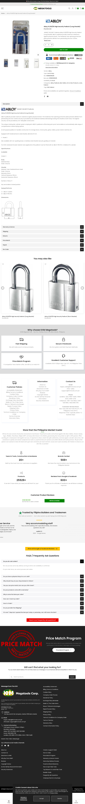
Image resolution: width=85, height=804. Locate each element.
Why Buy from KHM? (42, 391)
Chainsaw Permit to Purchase (51, 778)
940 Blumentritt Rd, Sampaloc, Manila (45, 4)
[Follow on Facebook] (2, 746)
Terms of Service (14, 416)
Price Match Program (62, 650)
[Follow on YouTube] (5, 746)
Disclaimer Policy (14, 398)
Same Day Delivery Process (51, 761)
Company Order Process (14, 396)
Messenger (16, 739)
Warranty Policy (14, 418)
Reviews (42, 393)
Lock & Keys (50, 73)
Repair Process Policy (14, 406)
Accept (42, 798)
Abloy (50, 71)
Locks (80, 83)
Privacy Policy (54, 793)
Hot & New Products (72, 83)
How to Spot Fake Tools (50, 767)
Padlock (46, 85)
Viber (10, 739)
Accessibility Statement (14, 390)
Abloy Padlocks (55, 83)
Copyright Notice (42, 395)
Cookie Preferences (78, 791)
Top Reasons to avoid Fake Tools (52, 769)
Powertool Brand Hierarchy (50, 764)
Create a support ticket (50, 750)
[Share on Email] (47, 96)
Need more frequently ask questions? (42, 620)
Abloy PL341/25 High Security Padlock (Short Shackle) (61, 316)
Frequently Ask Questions (50, 775)
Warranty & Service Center (51, 758)
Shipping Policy (14, 408)
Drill (48, 87)
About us (42, 385)
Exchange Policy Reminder (14, 400)
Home (3, 13)
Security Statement (42, 401)
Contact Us (42, 387)
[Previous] (2, 288)
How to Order (47, 753)
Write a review (54, 501)
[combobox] (41, 677)
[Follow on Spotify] (8, 746)
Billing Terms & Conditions (14, 392)
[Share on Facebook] (44, 96)
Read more (47, 40)
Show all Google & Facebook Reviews (41, 549)
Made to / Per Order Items (14, 402)
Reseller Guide (47, 772)
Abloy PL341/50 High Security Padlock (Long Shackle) (18, 316)
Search (72, 677)
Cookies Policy (14, 394)
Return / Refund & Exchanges (14, 404)
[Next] (82, 288)
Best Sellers (63, 83)
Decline (60, 798)
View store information (51, 67)
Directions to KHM (42, 389)
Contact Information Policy (51, 726)
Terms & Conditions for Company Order (14, 413)
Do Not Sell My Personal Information (42, 398)
